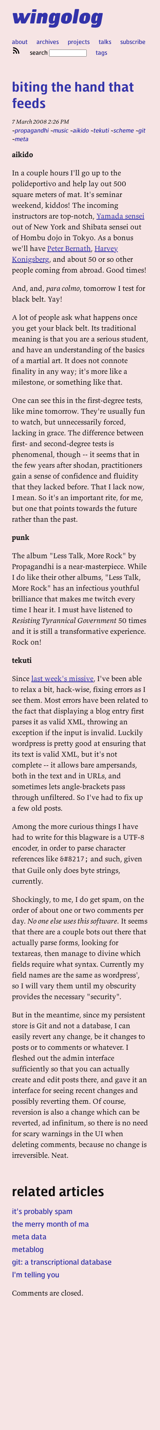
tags (101, 52)
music (60, 130)
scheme (123, 130)
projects (79, 41)
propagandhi (32, 130)
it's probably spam (42, 1211)
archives (47, 41)
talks (105, 41)
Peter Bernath (69, 248)
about (20, 41)
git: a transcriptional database (62, 1262)
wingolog (57, 15)
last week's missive (62, 678)
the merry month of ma (50, 1224)
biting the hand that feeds (73, 94)
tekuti (101, 130)
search (39, 52)
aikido (81, 130)
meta (22, 139)
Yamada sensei (120, 215)
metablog (28, 1249)
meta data (29, 1236)
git (141, 130)
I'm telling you (35, 1274)
